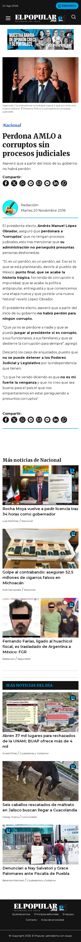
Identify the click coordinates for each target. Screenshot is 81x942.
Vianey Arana (10, 816)
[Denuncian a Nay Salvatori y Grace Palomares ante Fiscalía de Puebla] (40, 844)
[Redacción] (10, 208)
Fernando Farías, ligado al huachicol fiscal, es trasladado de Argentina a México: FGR (37, 646)
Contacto (31, 919)
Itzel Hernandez (11, 589)
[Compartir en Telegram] (30, 183)
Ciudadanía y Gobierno (34, 753)
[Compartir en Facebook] (5, 183)
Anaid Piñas (9, 753)
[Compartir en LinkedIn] (55, 183)
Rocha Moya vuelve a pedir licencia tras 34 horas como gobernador (40, 511)
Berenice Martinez (13, 880)
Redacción (29, 205)
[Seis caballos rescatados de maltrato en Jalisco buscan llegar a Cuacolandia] (40, 781)
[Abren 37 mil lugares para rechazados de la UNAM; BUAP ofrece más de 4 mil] (40, 712)
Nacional (11, 125)
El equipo (68, 914)
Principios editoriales (46, 914)
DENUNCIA (68, 5)
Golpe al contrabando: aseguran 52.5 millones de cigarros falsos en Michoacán (37, 577)
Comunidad (29, 816)
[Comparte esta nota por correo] (39, 183)
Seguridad (23, 658)
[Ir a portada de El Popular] (40, 18)
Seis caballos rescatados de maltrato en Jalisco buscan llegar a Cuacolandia (39, 807)
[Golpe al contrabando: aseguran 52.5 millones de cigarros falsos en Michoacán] (40, 549)
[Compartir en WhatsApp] (22, 183)
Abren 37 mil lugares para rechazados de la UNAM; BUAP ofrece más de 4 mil (38, 741)
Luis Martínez (10, 521)
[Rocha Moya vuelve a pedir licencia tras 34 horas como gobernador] (40, 485)
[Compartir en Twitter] (14, 183)
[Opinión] (40, 39)
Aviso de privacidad (52, 919)
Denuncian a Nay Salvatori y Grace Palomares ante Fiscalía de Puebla (35, 871)
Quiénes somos (21, 914)
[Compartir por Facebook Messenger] (47, 183)
